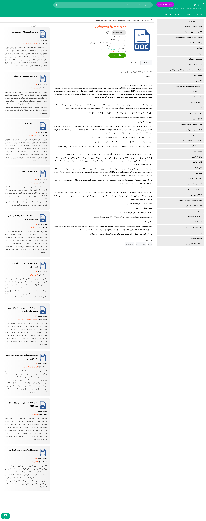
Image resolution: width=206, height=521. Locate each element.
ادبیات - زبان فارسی (195, 21)
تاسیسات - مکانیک (195, 59)
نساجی (200, 211)
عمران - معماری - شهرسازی (192, 140)
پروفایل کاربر (187, 14)
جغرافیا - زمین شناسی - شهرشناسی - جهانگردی (186, 70)
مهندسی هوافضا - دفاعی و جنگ (191, 227)
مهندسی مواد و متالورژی (193, 205)
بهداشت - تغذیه (196, 43)
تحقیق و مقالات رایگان (165, 4)
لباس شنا (129, 244)
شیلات (200, 108)
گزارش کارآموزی (196, 162)
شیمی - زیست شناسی (194, 113)
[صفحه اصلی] (151, 20)
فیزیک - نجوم (197, 151)
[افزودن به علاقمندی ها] (108, 32)
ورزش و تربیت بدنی (195, 64)
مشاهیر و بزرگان (196, 195)
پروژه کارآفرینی (197, 157)
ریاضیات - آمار (197, 97)
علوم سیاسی (197, 135)
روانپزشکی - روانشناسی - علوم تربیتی (189, 86)
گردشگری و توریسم (195, 184)
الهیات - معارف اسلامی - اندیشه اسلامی (188, 37)
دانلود (115, 55)
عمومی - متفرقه (196, 238)
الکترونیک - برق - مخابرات (193, 32)
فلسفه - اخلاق (197, 146)
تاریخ (200, 53)
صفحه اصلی (198, 14)
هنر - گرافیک (197, 222)
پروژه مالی (198, 48)
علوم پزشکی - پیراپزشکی (194, 130)
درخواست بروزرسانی (97, 43)
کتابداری (199, 173)
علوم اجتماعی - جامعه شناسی (191, 124)
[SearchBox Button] (56, 5)
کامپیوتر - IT (197, 167)
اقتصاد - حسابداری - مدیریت (192, 26)
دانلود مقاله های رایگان (194, 244)
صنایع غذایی (197, 119)
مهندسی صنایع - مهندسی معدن (190, 200)
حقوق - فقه (198, 75)
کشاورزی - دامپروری (195, 178)
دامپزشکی (199, 81)
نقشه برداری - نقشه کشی (193, 216)
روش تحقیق (197, 91)
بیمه (200, 233)
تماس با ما (168, 14)
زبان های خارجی (196, 102)
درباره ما (177, 14)
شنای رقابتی (140, 244)
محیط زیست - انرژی (195, 189)
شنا (149, 244)
